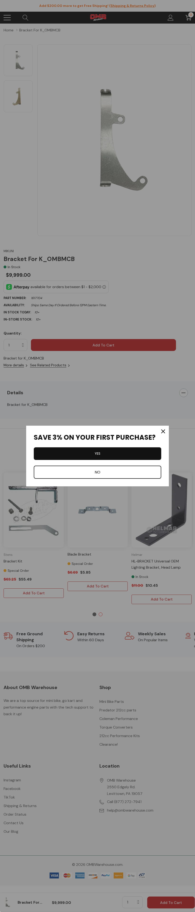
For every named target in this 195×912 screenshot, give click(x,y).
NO (97, 472)
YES (97, 453)
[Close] (163, 431)
